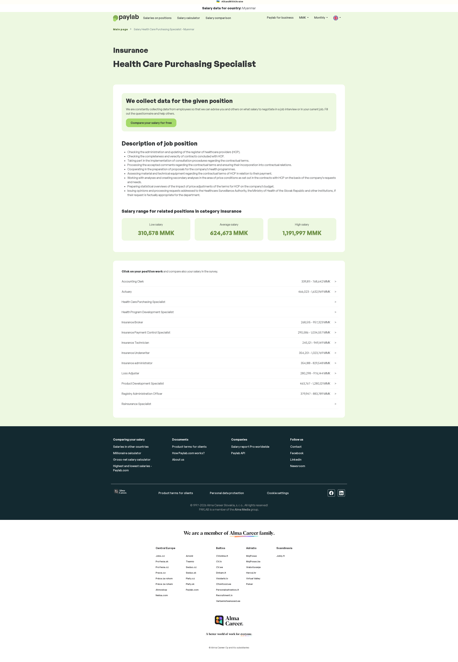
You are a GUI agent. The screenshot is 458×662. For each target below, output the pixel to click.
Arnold (189, 555)
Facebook (297, 453)
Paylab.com (192, 589)
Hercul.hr (251, 572)
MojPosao (251, 555)
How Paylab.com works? (188, 453)
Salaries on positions (157, 18)
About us (178, 459)
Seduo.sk (191, 572)
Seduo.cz (191, 567)
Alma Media (242, 509)
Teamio (190, 561)
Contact (296, 446)
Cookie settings (278, 493)
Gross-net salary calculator (132, 459)
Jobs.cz (160, 555)
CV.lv (219, 561)
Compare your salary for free (151, 123)
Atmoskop (161, 589)
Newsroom (297, 466)
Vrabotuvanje (253, 567)
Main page (120, 29)
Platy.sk (190, 584)
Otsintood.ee (223, 584)
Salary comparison (218, 18)
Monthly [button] (320, 17)
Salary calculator (188, 18)
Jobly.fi (280, 555)
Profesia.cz (162, 567)
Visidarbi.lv (222, 578)
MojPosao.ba (253, 561)
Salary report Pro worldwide (250, 446)
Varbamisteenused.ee (228, 601)
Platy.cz (190, 578)
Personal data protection (227, 493)
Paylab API (238, 453)
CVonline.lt (222, 555)
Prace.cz (161, 572)
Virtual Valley (253, 578)
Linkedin (295, 459)
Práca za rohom (164, 578)
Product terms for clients (189, 446)
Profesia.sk (162, 561)
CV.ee (219, 567)
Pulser (249, 584)
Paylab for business (280, 17)
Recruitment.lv (224, 595)
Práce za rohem (164, 584)
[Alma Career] (229, 621)
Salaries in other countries (131, 446)
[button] (337, 18)
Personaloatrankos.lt (227, 589)
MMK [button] (302, 17)
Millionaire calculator (127, 453)
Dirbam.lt (221, 572)
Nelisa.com (162, 595)
